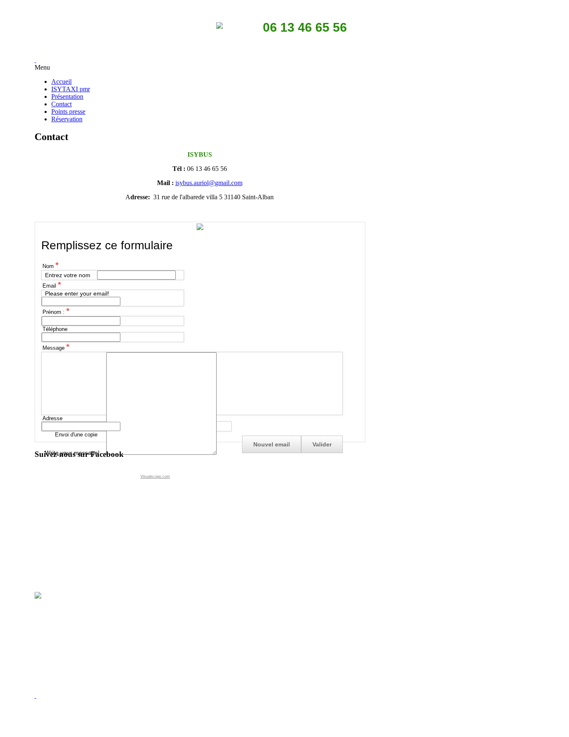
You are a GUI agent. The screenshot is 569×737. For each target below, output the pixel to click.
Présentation (67, 96)
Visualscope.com (155, 476)
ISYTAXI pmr (70, 89)
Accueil (61, 81)
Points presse (68, 111)
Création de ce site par (284, 726)
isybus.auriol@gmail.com (208, 182)
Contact (61, 104)
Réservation (66, 119)
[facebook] (35, 695)
